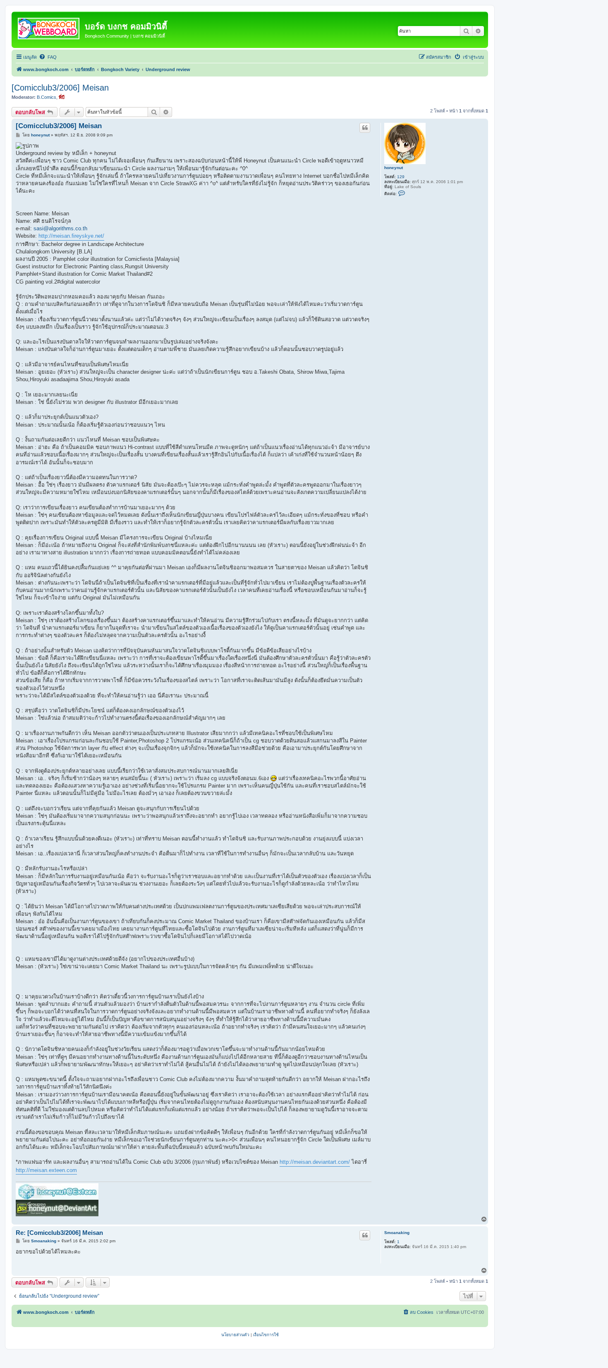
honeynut (393, 167)
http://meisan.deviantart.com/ (315, 1162)
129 (401, 176)
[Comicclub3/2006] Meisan (60, 87)
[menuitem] (48, 57)
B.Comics (46, 97)
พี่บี (62, 97)
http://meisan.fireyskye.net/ (71, 236)
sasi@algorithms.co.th (60, 228)
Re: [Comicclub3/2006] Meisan (59, 1232)
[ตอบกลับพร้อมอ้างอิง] (364, 128)
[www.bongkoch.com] (49, 27)
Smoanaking (396, 1232)
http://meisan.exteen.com (46, 1170)
